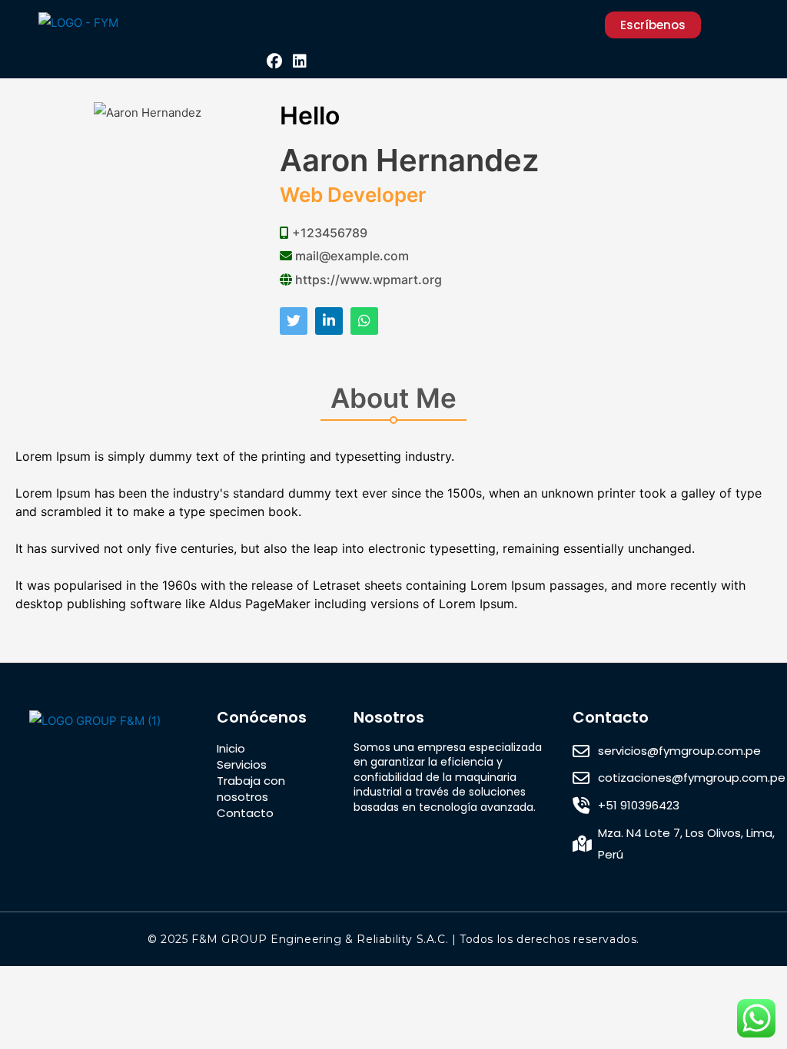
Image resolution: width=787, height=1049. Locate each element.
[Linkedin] (299, 61)
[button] (275, 25)
